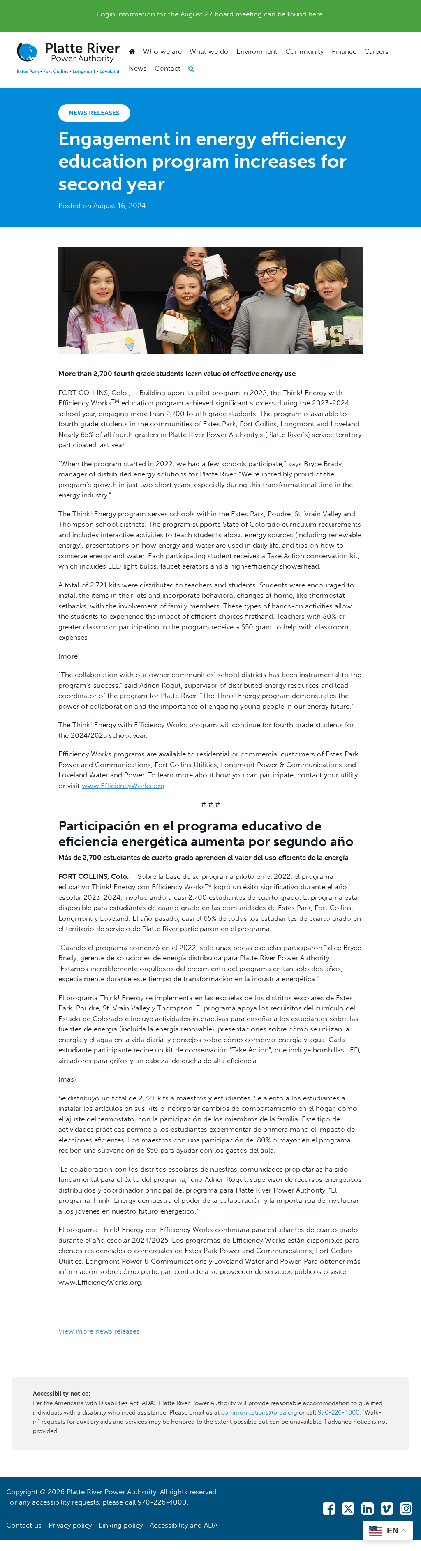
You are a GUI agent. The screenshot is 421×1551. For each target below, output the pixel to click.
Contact (167, 68)
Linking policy (121, 1525)
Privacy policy (70, 1525)
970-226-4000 (338, 1412)
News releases (94, 113)
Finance (344, 51)
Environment (257, 51)
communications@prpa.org (259, 1412)
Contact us (24, 1525)
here (315, 14)
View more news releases (99, 1331)
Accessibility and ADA (183, 1525)
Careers (376, 51)
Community (304, 51)
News (138, 68)
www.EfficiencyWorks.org (123, 785)
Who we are (162, 51)
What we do (209, 51)
